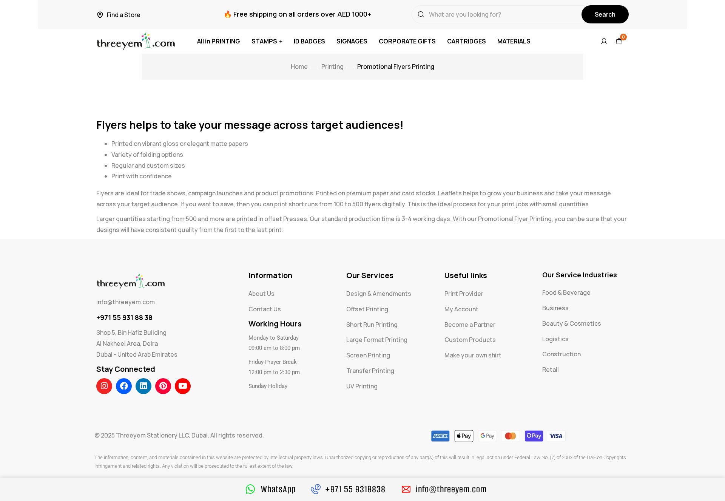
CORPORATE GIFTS (407, 41)
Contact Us (264, 309)
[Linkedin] (143, 386)
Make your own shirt (472, 355)
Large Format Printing (376, 340)
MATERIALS (514, 41)
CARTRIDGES (466, 41)
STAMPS (264, 41)
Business (555, 308)
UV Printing (362, 386)
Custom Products (470, 340)
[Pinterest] (163, 386)
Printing (332, 66)
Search (605, 14)
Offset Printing (367, 309)
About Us (261, 293)
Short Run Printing (372, 324)
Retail (550, 369)
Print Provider (463, 293)
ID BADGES (309, 41)
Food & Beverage (566, 292)
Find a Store (123, 15)
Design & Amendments (378, 293)
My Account (461, 309)
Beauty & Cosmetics (571, 323)
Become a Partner (469, 324)
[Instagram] (104, 386)
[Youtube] (183, 386)
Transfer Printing (370, 370)
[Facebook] (124, 386)
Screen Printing (368, 355)
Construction (561, 354)
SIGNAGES (351, 41)
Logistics (555, 339)
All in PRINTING (218, 41)
